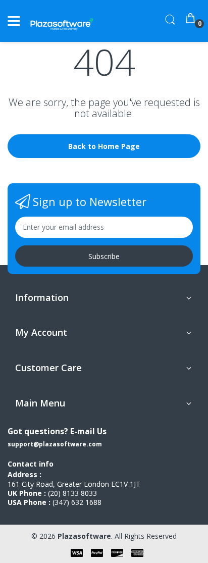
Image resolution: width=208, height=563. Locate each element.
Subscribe (104, 256)
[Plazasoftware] (61, 21)
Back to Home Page (104, 146)
